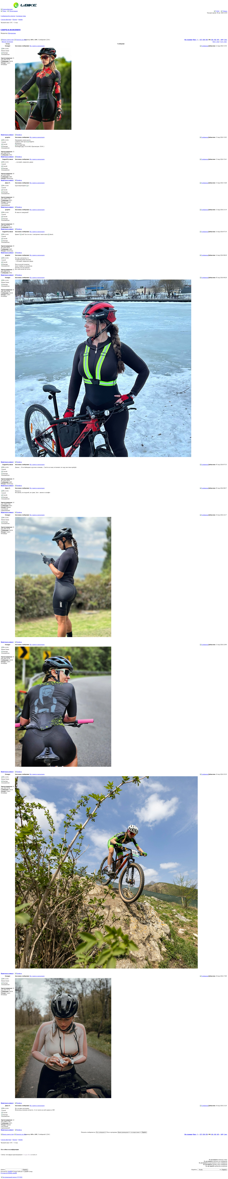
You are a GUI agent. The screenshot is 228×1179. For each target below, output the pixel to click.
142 (215, 39)
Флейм (20, 19)
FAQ (217, 11)
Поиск (225, 11)
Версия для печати (7, 41)
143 (218, 39)
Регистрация (14, 11)
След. (225, 39)
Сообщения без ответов (8, 16)
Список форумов (6, 19)
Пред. (194, 39)
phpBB (10, 1171)
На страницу (188, 39)
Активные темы (21, 16)
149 (222, 39)
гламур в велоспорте (11, 29)
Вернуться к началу (7, 134)
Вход (4, 11)
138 (204, 39)
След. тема (223, 41)
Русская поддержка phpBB (9, 1173)
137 (201, 39)
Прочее (15, 19)
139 (206, 39)
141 (212, 39)
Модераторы (12, 33)
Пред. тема (216, 41)
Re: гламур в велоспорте (37, 46)
